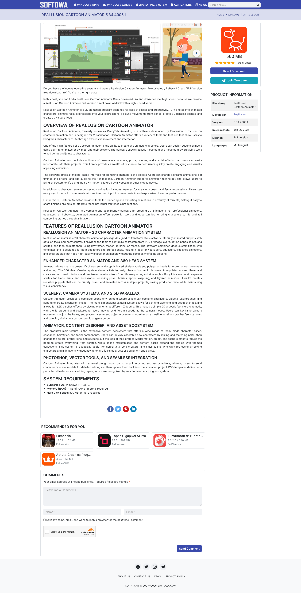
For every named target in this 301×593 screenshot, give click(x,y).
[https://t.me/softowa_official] (163, 566)
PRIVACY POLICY (175, 576)
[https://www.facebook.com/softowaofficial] (137, 566)
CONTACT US (142, 576)
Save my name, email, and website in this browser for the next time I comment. (94, 520)
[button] (196, 53)
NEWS (202, 4)
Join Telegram (237, 80)
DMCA (157, 576)
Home (220, 14)
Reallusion (240, 114)
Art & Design (251, 14)
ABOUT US (124, 576)
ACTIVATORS (182, 4)
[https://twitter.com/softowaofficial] (146, 566)
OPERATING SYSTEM (152, 4)
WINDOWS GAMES (119, 4)
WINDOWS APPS (87, 4)
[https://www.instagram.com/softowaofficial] (154, 566)
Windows (233, 14)
